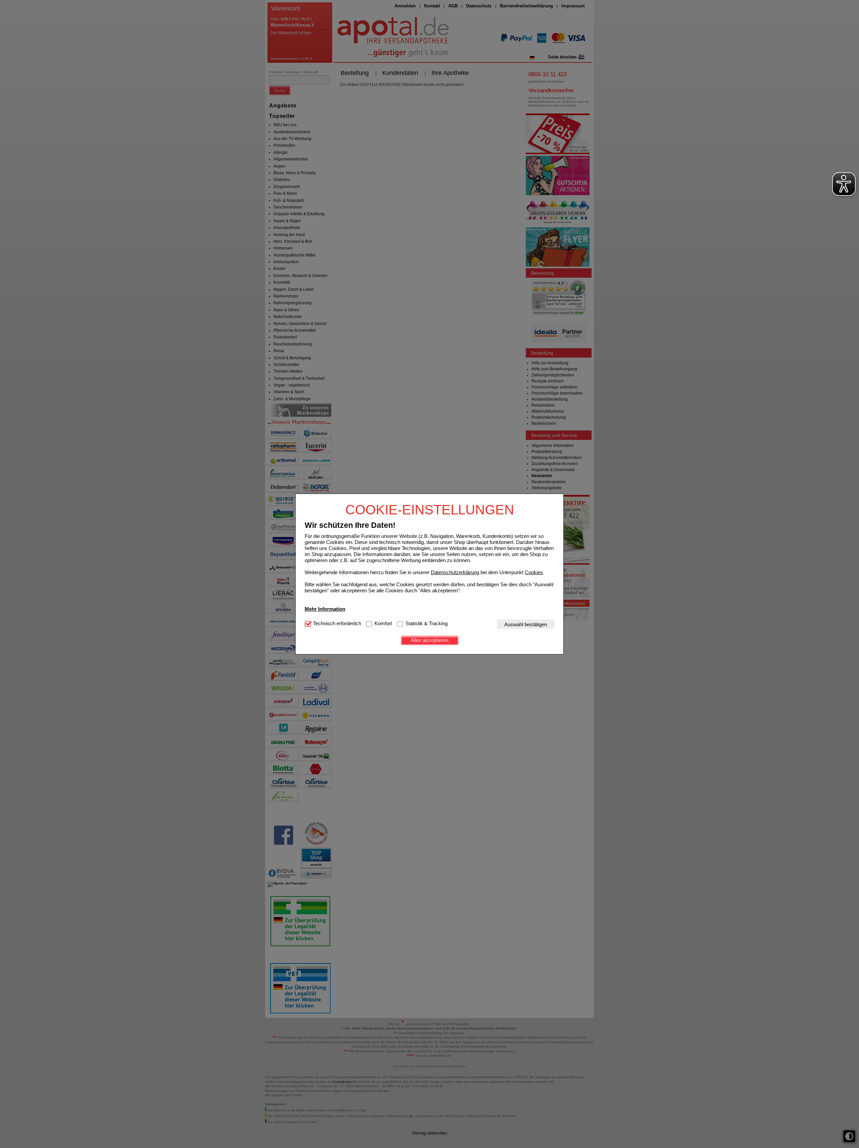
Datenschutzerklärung (455, 572)
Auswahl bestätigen (525, 624)
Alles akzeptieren (429, 640)
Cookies (534, 572)
